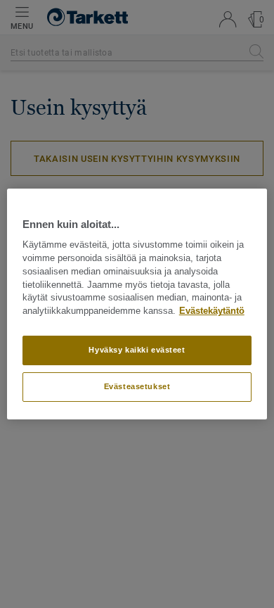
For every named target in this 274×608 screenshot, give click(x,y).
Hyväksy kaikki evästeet (137, 350)
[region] (137, 304)
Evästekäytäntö (211, 311)
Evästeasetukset (137, 386)
